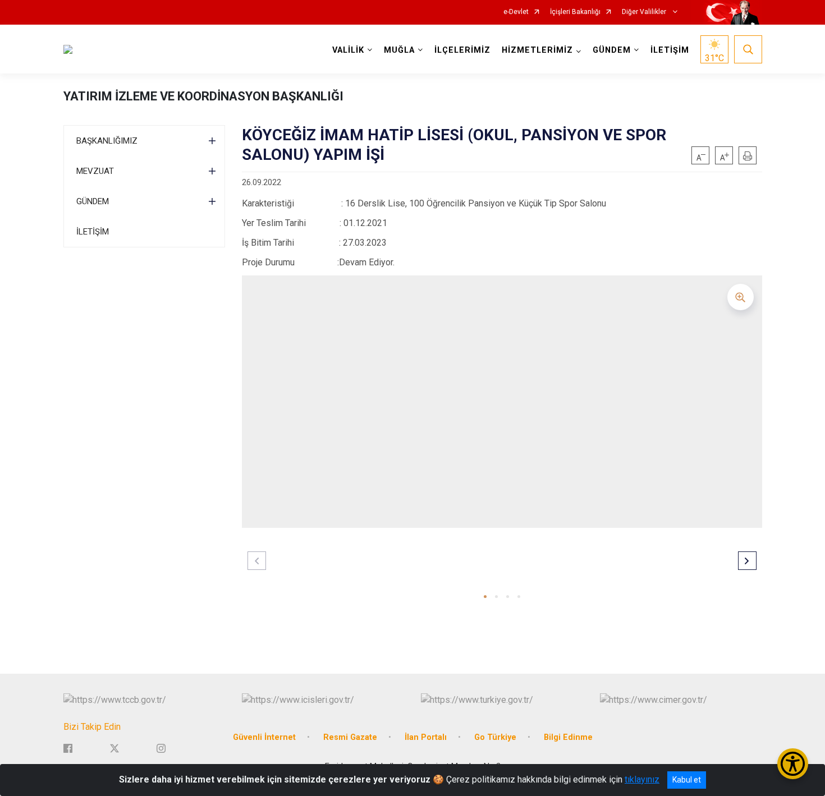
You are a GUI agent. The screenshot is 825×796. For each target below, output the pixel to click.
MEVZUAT (95, 171)
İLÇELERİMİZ (462, 50)
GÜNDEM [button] (612, 50)
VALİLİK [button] (348, 50)
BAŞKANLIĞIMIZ (107, 141)
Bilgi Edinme (568, 737)
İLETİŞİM (669, 50)
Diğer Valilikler (645, 12)
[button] (485, 596)
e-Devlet (516, 12)
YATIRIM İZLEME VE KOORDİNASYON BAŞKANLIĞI (203, 96)
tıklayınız (642, 779)
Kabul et (686, 779)
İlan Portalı (426, 737)
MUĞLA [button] (399, 50)
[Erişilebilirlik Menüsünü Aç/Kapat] (792, 763)
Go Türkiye (495, 737)
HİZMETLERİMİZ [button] (537, 50)
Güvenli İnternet (264, 737)
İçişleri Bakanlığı (575, 12)
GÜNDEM (92, 201)
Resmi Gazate (350, 737)
